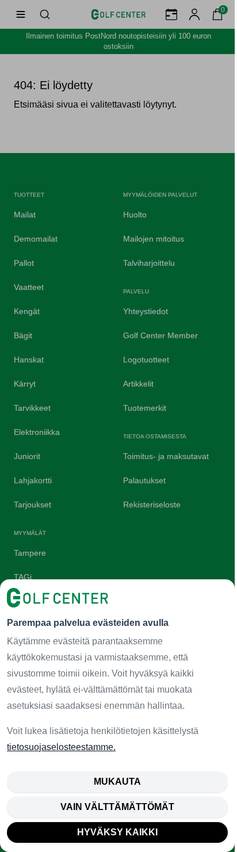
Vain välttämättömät (117, 807)
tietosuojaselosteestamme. (61, 747)
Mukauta (117, 781)
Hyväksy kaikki (117, 832)
